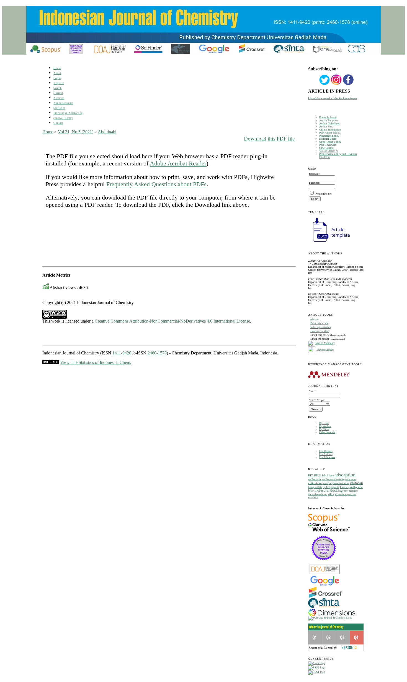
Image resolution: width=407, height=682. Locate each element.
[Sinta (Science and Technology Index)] (323, 607)
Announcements (63, 102)
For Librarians (327, 457)
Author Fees (326, 126)
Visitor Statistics (328, 150)
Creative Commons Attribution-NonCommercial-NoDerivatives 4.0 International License (172, 321)
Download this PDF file (269, 139)
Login (57, 78)
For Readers (326, 451)
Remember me (323, 193)
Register (58, 83)
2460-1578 (157, 353)
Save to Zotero (325, 349)
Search (57, 88)
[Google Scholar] (324, 585)
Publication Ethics (329, 132)
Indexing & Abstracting (68, 112)
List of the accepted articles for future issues (332, 98)
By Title (324, 429)
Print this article (319, 323)
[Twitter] (324, 84)
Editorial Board (327, 138)
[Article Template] (329, 242)
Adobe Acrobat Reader (178, 163)
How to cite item (319, 331)
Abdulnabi (107, 131)
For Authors (326, 454)
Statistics (59, 107)
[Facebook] (348, 84)
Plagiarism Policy (329, 135)
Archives (58, 97)
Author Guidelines (329, 123)
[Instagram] (336, 84)
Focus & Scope (327, 117)
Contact (58, 122)
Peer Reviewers (327, 144)
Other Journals (327, 432)
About (57, 73)
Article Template (328, 120)
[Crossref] (325, 596)
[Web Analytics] (50, 362)
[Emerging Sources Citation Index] (323, 562)
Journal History (63, 117)
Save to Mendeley (325, 342)
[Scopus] (323, 521)
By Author (325, 426)
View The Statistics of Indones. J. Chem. (95, 362)
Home (57, 68)
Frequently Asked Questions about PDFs (156, 184)
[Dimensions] (331, 615)
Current (58, 92)
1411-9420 (121, 353)
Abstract (314, 319)
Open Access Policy (330, 141)
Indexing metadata (320, 327)
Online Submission (330, 129)
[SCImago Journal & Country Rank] (330, 617)
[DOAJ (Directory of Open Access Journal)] (324, 573)
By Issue (324, 423)
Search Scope (316, 400)
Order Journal (326, 147)
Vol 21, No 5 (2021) (75, 131)
